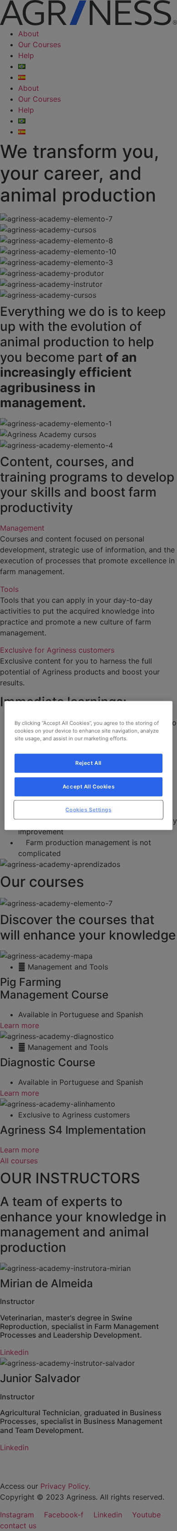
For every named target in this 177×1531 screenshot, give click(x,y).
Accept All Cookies (88, 786)
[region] (89, 765)
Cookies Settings (88, 809)
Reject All (88, 762)
